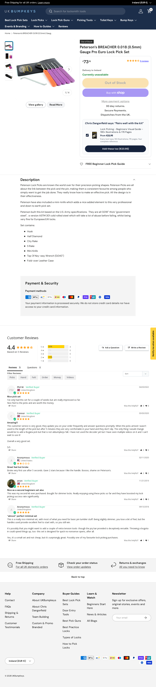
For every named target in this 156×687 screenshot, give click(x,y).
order (45, 377)
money (57, 377)
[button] (142, 405)
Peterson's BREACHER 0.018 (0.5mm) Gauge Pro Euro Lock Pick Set (32, 33)
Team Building (40, 616)
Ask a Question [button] (112, 347)
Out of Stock (115, 83)
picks (12, 377)
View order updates (79, 567)
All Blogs (92, 620)
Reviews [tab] (13, 367)
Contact (10, 600)
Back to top (78, 576)
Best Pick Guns (72, 620)
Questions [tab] (32, 367)
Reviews (63, 26)
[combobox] (86, 11)
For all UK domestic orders (32, 567)
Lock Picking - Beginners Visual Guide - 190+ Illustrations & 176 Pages (121, 131)
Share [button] (13, 405)
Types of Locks (72, 637)
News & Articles (96, 614)
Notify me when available (153, 344)
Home (7, 33)
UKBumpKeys (18, 676)
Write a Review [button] (138, 347)
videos (70, 377)
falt (34, 377)
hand (23, 377)
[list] (45, 69)
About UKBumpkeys (44, 600)
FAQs (8, 606)
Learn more (44, 2)
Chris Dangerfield (96, 123)
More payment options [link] (115, 101)
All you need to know (132, 567)
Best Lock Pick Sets (16, 20)
